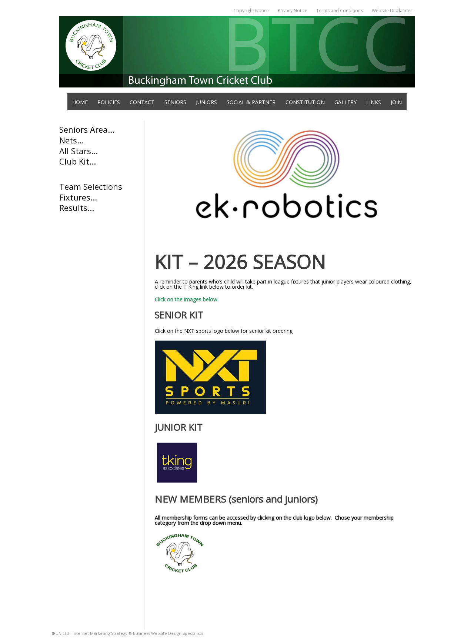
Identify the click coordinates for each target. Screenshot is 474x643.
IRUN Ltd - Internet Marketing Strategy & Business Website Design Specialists (127, 633)
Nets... (71, 140)
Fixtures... (78, 197)
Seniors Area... (86, 129)
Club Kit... (77, 161)
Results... (76, 207)
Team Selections (91, 186)
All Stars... (79, 150)
